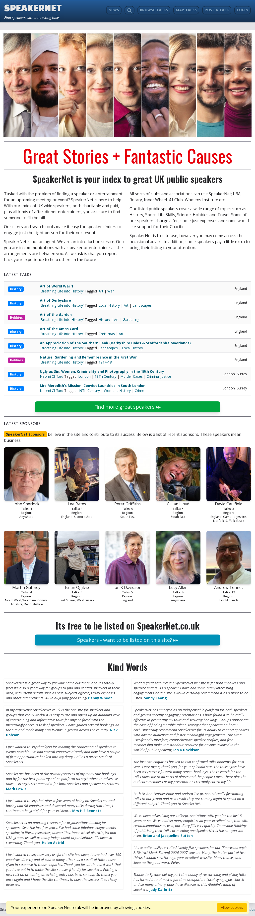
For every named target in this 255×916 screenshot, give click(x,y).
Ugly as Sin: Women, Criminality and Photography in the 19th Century (102, 371)
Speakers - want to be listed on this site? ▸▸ (127, 640)
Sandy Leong (155, 698)
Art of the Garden (56, 314)
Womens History (117, 390)
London (84, 376)
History (16, 289)
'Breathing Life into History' (62, 291)
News (114, 9)
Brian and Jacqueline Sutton (168, 835)
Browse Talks (154, 9)
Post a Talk (217, 9)
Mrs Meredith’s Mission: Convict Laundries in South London (92, 385)
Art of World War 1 (56, 286)
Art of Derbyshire (55, 300)
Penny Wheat (100, 698)
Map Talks (186, 9)
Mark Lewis (16, 788)
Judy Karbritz (160, 889)
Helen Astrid (53, 842)
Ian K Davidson (186, 749)
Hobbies (16, 317)
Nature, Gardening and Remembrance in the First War (88, 357)
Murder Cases (131, 376)
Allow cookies (232, 907)
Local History (109, 305)
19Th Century (105, 376)
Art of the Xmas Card (59, 328)
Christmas (107, 333)
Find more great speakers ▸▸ (127, 406)
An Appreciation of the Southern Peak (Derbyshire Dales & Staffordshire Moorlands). (116, 343)
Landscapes (142, 305)
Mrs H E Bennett (86, 810)
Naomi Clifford (52, 376)
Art (101, 291)
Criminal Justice (159, 376)
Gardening (131, 319)
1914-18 (105, 362)
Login (242, 9)
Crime (139, 390)
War (110, 291)
